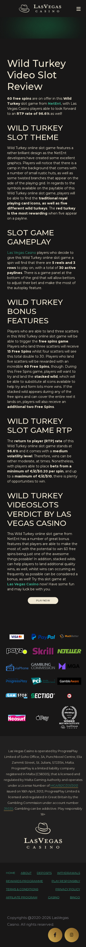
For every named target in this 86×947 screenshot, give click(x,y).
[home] (43, 836)
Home (10, 873)
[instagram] (71, 935)
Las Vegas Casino (21, 252)
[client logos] (17, 636)
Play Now (43, 600)
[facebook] (55, 935)
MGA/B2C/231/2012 (64, 785)
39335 (8, 808)
